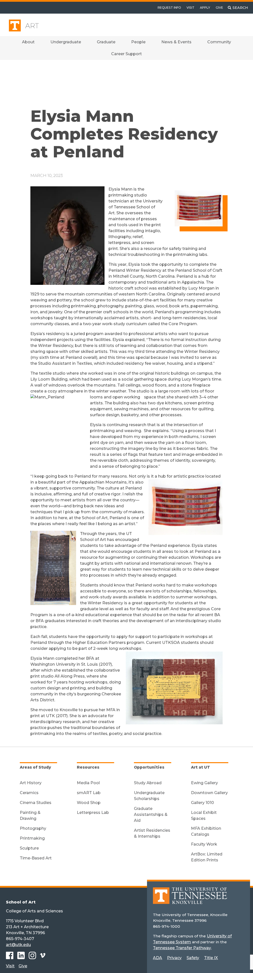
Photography (33, 828)
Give (219, 7)
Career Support (126, 53)
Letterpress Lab (93, 812)
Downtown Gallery (209, 792)
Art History (31, 782)
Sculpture (29, 848)
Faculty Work (204, 844)
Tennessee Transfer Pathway (182, 948)
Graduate (106, 42)
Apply (205, 7)
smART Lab (89, 792)
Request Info (169, 7)
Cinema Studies (35, 802)
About (28, 42)
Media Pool (88, 782)
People (138, 42)
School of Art (21, 902)
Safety (193, 957)
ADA (157, 957)
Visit (190, 7)
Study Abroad (148, 782)
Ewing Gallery (204, 782)
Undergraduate (65, 42)
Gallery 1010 (202, 802)
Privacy (174, 957)
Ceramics (29, 792)
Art (32, 26)
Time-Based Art (36, 858)
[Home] (190, 899)
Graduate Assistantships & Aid (151, 814)
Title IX (211, 957)
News (49, 76)
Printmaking (32, 838)
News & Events (176, 42)
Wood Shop (89, 802)
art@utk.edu (18, 944)
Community (219, 42)
